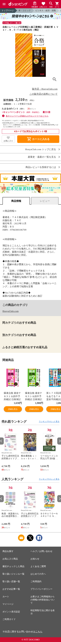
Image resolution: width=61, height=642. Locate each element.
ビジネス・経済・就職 (45, 10)
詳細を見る (13, 409)
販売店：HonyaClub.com (45, 89)
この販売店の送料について (43, 94)
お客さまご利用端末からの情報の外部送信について (42, 599)
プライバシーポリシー (41, 589)
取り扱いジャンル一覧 (13, 574)
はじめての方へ (38, 574)
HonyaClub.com (11, 311)
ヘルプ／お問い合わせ (41, 551)
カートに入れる (38, 139)
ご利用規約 (35, 581)
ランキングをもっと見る (49, 421)
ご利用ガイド (9, 619)
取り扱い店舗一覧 (11, 581)
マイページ (8, 604)
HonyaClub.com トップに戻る (40, 149)
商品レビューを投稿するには (40, 167)
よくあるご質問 (38, 566)
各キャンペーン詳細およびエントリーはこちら (27, 116)
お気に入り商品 (10, 559)
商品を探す (8, 551)
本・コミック (24, 10)
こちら (38, 631)
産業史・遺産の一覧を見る (42, 157)
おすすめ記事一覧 (11, 589)
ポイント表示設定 (11, 612)
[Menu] (4, 4)
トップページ (8, 10)
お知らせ (34, 559)
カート (6, 596)
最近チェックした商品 (13, 566)
